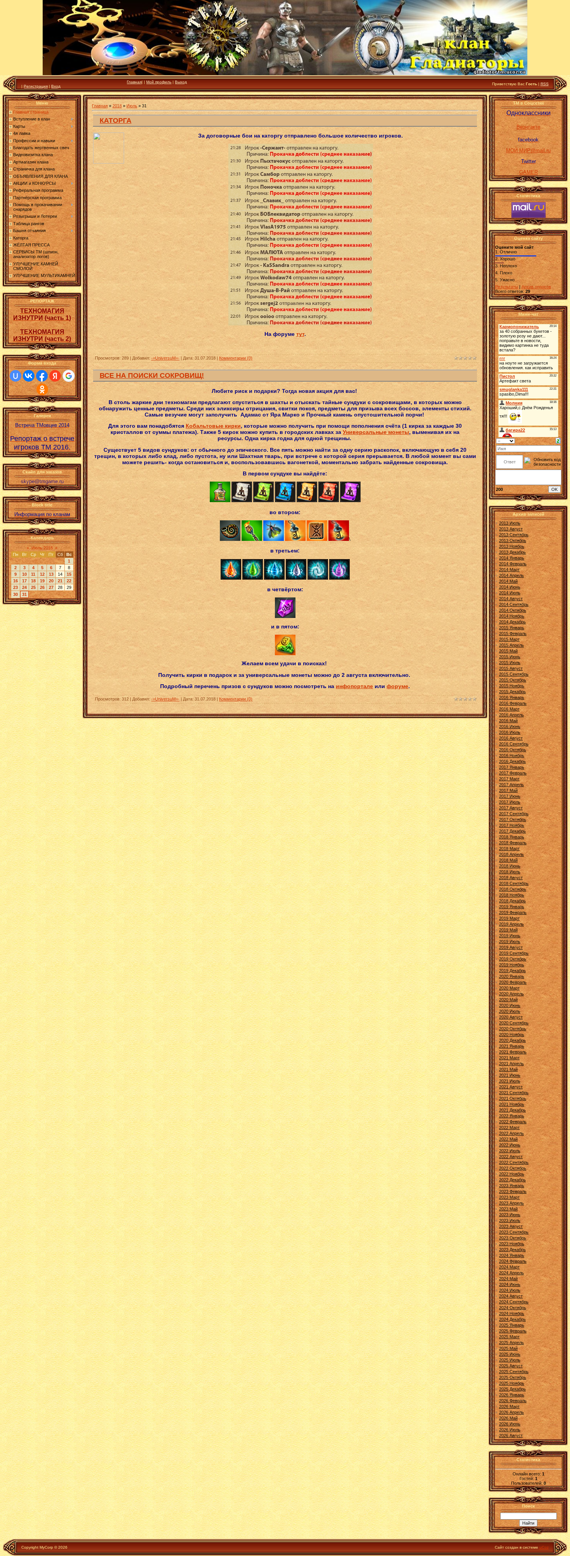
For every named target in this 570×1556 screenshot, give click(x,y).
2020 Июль (509, 1011)
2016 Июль (509, 732)
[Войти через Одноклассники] (42, 389)
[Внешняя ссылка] (220, 500)
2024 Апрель (511, 1272)
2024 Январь (511, 1255)
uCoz (544, 1547)
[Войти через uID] (15, 376)
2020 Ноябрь (511, 1034)
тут (300, 334)
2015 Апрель (511, 645)
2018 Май (508, 860)
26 (42, 587)
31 (24, 594)
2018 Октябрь (512, 889)
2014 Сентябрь (514, 604)
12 (42, 574)
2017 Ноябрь (511, 825)
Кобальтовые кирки (213, 426)
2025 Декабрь (512, 1389)
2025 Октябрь (512, 1377)
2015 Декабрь (512, 691)
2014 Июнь (509, 587)
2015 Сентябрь (514, 674)
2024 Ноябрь (511, 1313)
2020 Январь (511, 976)
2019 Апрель (511, 924)
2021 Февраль (513, 1052)
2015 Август (511, 668)
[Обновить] (558, 440)
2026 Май (508, 1418)
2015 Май (508, 651)
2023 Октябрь (512, 1238)
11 (33, 574)
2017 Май (508, 790)
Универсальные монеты (376, 432)
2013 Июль (509, 523)
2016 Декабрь (512, 761)
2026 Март (509, 1406)
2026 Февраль (513, 1400)
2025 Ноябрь (511, 1383)
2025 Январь (511, 1325)
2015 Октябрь (512, 680)
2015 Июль (509, 662)
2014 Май (508, 581)
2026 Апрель (511, 1412)
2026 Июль (509, 1429)
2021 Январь (511, 1046)
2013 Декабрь (512, 552)
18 (33, 580)
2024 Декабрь (512, 1319)
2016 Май (508, 720)
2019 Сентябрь (514, 953)
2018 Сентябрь (514, 883)
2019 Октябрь (512, 959)
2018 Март (509, 848)
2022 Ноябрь (511, 1174)
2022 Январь (511, 1116)
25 (33, 587)
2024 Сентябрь (514, 1302)
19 (42, 580)
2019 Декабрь (512, 970)
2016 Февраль (513, 703)
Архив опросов (536, 286)
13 (51, 574)
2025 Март (509, 1336)
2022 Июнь (509, 1145)
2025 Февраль (513, 1331)
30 (15, 594)
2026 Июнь (509, 1424)
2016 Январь (511, 697)
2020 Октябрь (512, 1028)
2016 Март (509, 709)
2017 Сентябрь (514, 813)
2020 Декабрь (512, 1040)
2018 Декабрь (512, 900)
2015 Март (509, 639)
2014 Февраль (513, 563)
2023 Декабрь (512, 1249)
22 (69, 580)
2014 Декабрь (512, 622)
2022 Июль (509, 1150)
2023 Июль (509, 1220)
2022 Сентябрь (514, 1162)
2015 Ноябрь (511, 685)
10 (24, 574)
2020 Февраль (513, 982)
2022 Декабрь (512, 1179)
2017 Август (511, 808)
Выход (181, 82)
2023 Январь (511, 1185)
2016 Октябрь (512, 749)
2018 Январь (511, 837)
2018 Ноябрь (511, 895)
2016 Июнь (509, 726)
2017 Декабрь (512, 831)
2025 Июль (509, 1360)
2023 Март (509, 1197)
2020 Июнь (509, 1005)
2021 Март (509, 1057)
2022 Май (508, 1139)
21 (60, 580)
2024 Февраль (513, 1261)
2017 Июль (509, 802)
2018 (117, 105)
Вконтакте (528, 127)
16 (15, 580)
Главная (134, 82)
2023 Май (508, 1209)
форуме (397, 686)
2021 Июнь (509, 1075)
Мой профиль (158, 82)
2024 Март (509, 1267)
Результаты (506, 286)
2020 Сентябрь (514, 1023)
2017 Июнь (509, 796)
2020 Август (511, 1017)
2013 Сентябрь (514, 534)
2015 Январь (511, 627)
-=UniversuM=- (165, 358)
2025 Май (508, 1348)
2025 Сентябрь (514, 1371)
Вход (55, 86)
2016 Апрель (511, 715)
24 (24, 587)
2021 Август (511, 1086)
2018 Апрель (511, 854)
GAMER (528, 172)
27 (51, 587)
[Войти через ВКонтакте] (29, 376)
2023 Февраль (513, 1191)
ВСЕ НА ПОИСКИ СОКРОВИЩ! (152, 375)
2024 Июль (509, 1290)
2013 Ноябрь (511, 546)
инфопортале (354, 686)
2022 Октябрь (512, 1168)
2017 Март (509, 778)
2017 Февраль (513, 773)
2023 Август (511, 1226)
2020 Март (509, 988)
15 (69, 574)
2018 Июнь (509, 866)
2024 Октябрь (512, 1307)
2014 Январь (511, 558)
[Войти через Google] (68, 376)
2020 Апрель (511, 993)
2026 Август (511, 1435)
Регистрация (36, 86)
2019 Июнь (509, 935)
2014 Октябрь (512, 610)
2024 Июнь (509, 1284)
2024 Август (511, 1296)
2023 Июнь (509, 1214)
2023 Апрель (511, 1203)
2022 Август (511, 1156)
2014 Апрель (511, 575)
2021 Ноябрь (511, 1104)
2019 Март (509, 918)
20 (51, 580)
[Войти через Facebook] (42, 376)
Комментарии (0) (235, 358)
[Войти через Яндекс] (55, 376)
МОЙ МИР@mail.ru (528, 150)
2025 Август (511, 1365)
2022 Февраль (513, 1121)
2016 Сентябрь (514, 744)
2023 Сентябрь (514, 1232)
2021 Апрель (511, 1063)
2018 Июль (509, 871)
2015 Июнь (509, 656)
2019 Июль (509, 941)
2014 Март (509, 569)
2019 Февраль (513, 912)
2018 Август (511, 877)
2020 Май (508, 999)
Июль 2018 (42, 548)
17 (24, 580)
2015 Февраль (513, 633)
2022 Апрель (511, 1133)
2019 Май (508, 930)
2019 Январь (511, 906)
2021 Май (508, 1069)
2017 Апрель (511, 784)
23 (15, 587)
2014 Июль (509, 592)
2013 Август (511, 529)
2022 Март (509, 1127)
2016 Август (511, 738)
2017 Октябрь (512, 819)
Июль (131, 105)
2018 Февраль (513, 842)
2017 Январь (511, 767)
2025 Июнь (509, 1354)
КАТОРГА (115, 120)
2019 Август (511, 947)
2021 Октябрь (512, 1098)
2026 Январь (511, 1394)
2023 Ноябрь (511, 1243)
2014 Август (511, 598)
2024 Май (508, 1278)
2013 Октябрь (512, 540)
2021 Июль (509, 1081)
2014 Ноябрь (511, 616)
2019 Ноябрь (511, 964)
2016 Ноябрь (511, 755)
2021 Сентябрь (514, 1092)
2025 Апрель (511, 1342)
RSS (545, 84)
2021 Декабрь (512, 1110)
